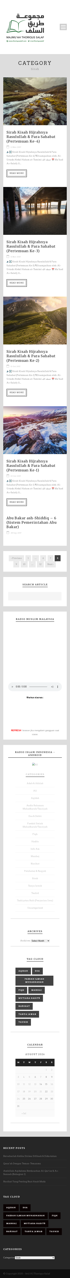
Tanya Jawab (35, 886)
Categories (35, 774)
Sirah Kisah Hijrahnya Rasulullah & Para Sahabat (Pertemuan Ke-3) (31, 246)
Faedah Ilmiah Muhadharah (34, 980)
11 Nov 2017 (16, 257)
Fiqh (35, 834)
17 (18, 1091)
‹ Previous (16, 558)
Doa (37, 971)
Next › (50, 564)
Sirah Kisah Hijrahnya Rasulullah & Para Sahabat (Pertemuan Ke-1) (31, 465)
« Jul (24, 1113)
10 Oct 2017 (16, 476)
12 (40, 564)
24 (18, 1099)
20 (35, 1091)
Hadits (35, 841)
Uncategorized (35, 908)
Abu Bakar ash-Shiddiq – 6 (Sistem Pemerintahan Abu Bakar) (32, 522)
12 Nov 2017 (16, 147)
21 (41, 1091)
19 (29, 1091)
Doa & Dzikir (35, 816)
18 (24, 1091)
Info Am (35, 849)
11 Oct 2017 (15, 366)
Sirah (35, 878)
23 (52, 1091)
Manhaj (35, 856)
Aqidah (35, 798)
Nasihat (35, 863)
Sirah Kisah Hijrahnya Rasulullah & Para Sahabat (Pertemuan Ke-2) (31, 356)
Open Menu (63, 27)
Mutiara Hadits (29, 998)
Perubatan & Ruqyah (35, 871)
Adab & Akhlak (35, 783)
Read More (17, 173)
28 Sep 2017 (16, 533)
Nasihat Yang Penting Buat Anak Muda (24, 1181)
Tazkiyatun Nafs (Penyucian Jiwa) (35, 900)
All (35, 791)
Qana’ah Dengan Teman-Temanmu (22, 1163)
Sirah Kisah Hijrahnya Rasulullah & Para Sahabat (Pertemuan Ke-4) (31, 137)
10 (24, 564)
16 (52, 1084)
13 (35, 1084)
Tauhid (35, 893)
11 (24, 1084)
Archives (25, 940)
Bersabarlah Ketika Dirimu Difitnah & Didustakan (30, 1156)
